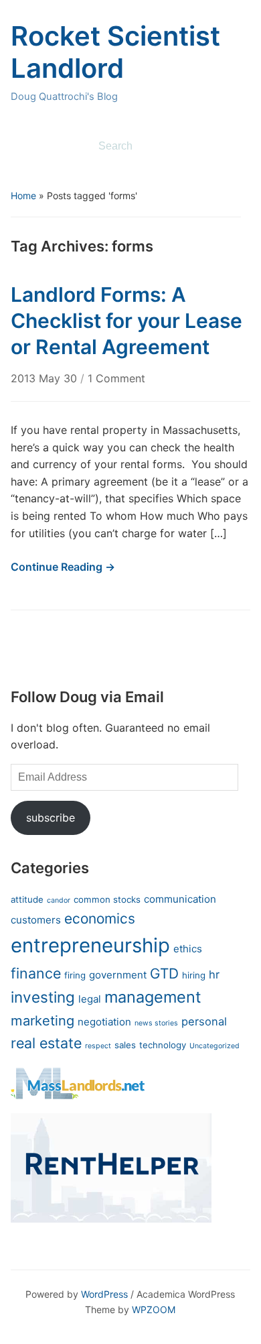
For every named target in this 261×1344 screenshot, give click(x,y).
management (152, 997)
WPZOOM (153, 1309)
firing (75, 975)
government (118, 974)
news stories (156, 1023)
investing (43, 997)
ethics (187, 948)
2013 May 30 (45, 378)
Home (23, 195)
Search (234, 146)
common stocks (107, 899)
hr (214, 974)
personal (204, 1021)
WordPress (104, 1294)
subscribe (50, 817)
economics (99, 918)
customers (36, 919)
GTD (164, 973)
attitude (27, 899)
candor (58, 900)
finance (36, 973)
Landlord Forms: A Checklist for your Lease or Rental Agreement (126, 320)
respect (98, 1046)
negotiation (104, 1021)
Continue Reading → (63, 566)
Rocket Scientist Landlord (115, 52)
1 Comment (116, 378)
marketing (42, 1020)
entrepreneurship (90, 945)
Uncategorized (214, 1046)
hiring (193, 975)
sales (125, 1045)
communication (180, 899)
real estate (46, 1043)
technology (162, 1045)
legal (89, 999)
